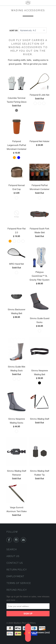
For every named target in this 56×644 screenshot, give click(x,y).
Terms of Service (18, 583)
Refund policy (16, 590)
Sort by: (14, 30)
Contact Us (14, 563)
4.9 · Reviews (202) (28, 633)
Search (11, 549)
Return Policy (16, 569)
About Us (12, 556)
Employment (15, 576)
